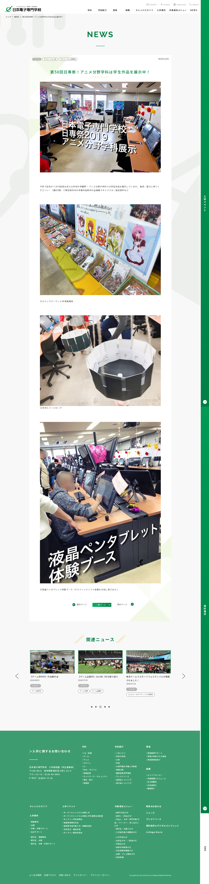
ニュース (150, 812)
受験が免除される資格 (156, 756)
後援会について (122, 780)
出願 (33, 825)
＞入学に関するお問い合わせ (50, 751)
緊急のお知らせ (154, 806)
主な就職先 (152, 782)
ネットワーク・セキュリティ (95, 776)
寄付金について (122, 783)
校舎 (118, 763)
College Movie (154, 832)
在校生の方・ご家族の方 (126, 840)
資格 (115, 10)
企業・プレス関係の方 (125, 854)
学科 (90, 10)
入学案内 (161, 10)
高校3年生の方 (122, 812)
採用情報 (120, 857)
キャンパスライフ (144, 10)
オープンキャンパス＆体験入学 (77, 812)
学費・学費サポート (39, 828)
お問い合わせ (65, 875)
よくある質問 (35, 875)
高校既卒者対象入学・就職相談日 (78, 826)
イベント (37, 59)
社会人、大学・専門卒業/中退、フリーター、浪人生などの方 (127, 822)
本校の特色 (121, 756)
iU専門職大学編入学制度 (126, 766)
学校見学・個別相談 (72, 829)
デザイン (87, 763)
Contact (153, 5)
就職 (128, 10)
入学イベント (68, 806)
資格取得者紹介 (154, 759)
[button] (91, 706)
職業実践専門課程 (123, 773)
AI (84, 766)
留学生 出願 (36, 840)
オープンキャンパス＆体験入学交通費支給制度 (83, 816)
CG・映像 (87, 753)
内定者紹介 (152, 785)
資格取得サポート (155, 753)
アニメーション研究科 (68, 59)
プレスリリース (122, 776)
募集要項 (35, 822)
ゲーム (86, 756)
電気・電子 (88, 780)
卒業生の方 (121, 844)
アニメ (86, 759)
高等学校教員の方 (123, 847)
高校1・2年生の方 (124, 816)
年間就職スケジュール (156, 778)
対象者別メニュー (178, 10)
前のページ (82, 604)
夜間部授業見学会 (71, 822)
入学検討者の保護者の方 (126, 832)
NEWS (193, 10)
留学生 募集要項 (38, 837)
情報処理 (87, 773)
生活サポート (36, 832)
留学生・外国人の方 (124, 828)
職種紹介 (151, 788)
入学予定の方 (121, 837)
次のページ (122, 604)
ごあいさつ (121, 753)
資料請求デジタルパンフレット (162, 825)
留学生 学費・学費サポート (43, 843)
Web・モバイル (90, 769)
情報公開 (120, 769)
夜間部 (86, 783)
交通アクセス (50, 875)
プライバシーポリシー (100, 875)
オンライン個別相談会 (73, 832)
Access (167, 5)
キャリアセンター (155, 775)
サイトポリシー (80, 875)
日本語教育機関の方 (124, 850)
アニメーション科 (50, 59)
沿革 (118, 759)
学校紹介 (102, 10)
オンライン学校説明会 (73, 819)
